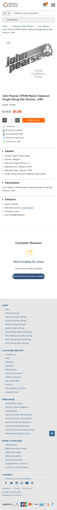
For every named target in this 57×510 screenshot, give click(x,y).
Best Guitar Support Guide (17, 433)
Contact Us (10, 354)
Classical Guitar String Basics (18, 415)
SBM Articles (11, 445)
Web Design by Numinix (12, 495)
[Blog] (32, 483)
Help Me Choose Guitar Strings (20, 430)
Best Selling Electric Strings (18, 339)
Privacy (17, 488)
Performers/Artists (13, 460)
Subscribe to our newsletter (18, 479)
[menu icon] (53, 5)
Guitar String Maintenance (17, 426)
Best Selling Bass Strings (17, 343)
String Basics (11, 411)
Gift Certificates (12, 381)
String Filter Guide (13, 403)
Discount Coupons (14, 373)
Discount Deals (12, 313)
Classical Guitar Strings (22, 26)
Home (5, 26)
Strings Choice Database (16, 407)
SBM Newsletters (13, 456)
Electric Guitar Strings (15, 324)
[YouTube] (27, 483)
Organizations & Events (16, 464)
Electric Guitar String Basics (18, 422)
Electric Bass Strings (14, 328)
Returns (9, 385)
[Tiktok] (21, 483)
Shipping (9, 362)
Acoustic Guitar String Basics (18, 418)
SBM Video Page (13, 452)
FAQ (7, 358)
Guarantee (6, 488)
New (7, 309)
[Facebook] (6, 483)
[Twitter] (11, 483)
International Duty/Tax (15, 388)
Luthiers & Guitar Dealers (17, 467)
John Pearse (43, 26)
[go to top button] (52, 433)
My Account (10, 370)
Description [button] (12, 182)
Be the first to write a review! (28, 276)
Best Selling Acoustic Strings (18, 336)
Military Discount (13, 377)
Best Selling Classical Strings (18, 332)
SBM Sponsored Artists (16, 449)
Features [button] (10, 199)
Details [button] (9, 151)
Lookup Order (12, 392)
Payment (9, 366)
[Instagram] (16, 483)
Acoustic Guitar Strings (16, 321)
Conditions (26, 488)
